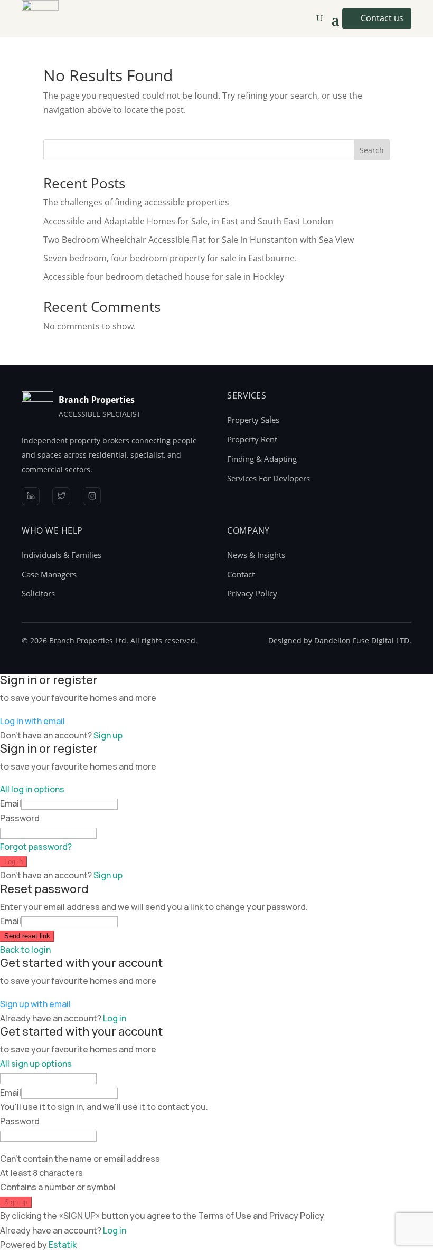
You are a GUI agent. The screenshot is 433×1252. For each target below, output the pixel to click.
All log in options (32, 789)
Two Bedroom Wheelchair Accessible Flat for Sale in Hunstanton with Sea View (198, 239)
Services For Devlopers (268, 478)
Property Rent (252, 439)
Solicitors (38, 593)
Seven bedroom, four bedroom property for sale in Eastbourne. (170, 258)
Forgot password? (36, 846)
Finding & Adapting (262, 458)
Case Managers (49, 574)
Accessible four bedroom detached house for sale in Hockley (163, 276)
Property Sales (253, 419)
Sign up (108, 735)
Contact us (382, 18)
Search (372, 150)
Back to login (25, 949)
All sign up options (36, 1063)
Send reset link (27, 936)
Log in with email (32, 721)
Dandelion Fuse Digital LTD (361, 641)
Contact (241, 574)
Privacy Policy (252, 593)
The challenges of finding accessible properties (136, 202)
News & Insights (256, 554)
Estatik (63, 1244)
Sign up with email (35, 1004)
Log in (13, 862)
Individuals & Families (61, 554)
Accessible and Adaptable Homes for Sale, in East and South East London (188, 221)
